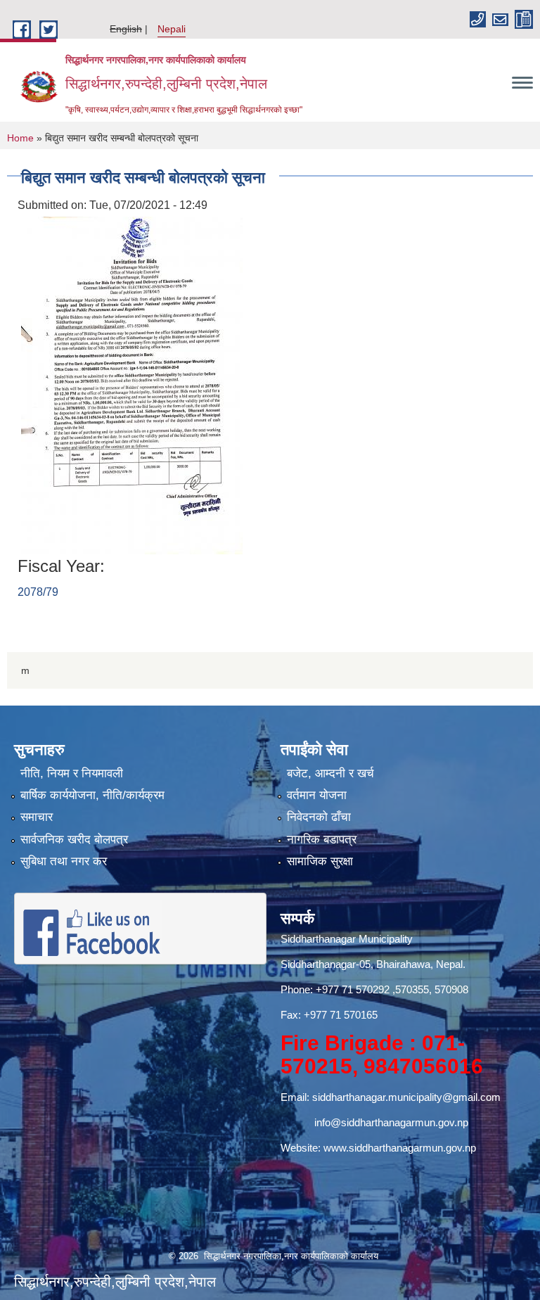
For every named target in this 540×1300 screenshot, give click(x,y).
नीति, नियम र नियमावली (71, 773)
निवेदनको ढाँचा (319, 817)
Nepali (172, 28)
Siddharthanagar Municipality (347, 939)
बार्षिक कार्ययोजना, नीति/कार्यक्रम (92, 795)
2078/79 (38, 592)
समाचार (36, 817)
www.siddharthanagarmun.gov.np (399, 1148)
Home (20, 138)
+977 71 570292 (353, 989)
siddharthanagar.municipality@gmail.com (406, 1097)
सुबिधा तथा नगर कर (63, 861)
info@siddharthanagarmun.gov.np (391, 1122)
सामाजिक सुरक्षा (320, 861)
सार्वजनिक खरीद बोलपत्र (74, 839)
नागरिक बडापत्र (321, 839)
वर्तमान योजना (317, 795)
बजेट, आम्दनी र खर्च (330, 773)
